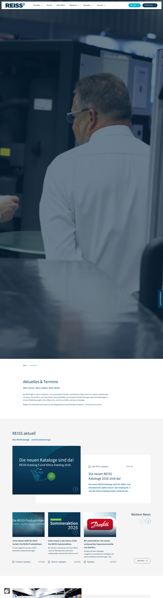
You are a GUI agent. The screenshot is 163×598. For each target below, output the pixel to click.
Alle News (140, 561)
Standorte (73, 5)
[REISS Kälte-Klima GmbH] (15, 5)
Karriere (100, 5)
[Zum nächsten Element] (148, 521)
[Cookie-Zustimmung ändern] (7, 591)
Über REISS (61, 5)
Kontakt (133, 5)
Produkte (36, 5)
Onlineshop (148, 5)
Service (49, 5)
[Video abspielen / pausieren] (81, 184)
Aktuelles (86, 5)
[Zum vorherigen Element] (141, 521)
